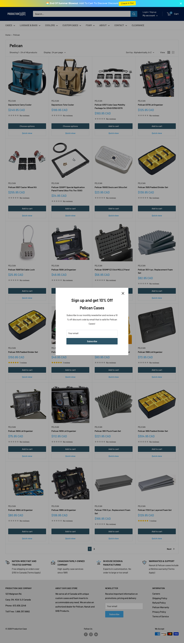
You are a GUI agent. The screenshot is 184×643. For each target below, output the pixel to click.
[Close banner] (181, 3)
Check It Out (129, 3)
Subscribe (92, 341)
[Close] (123, 293)
